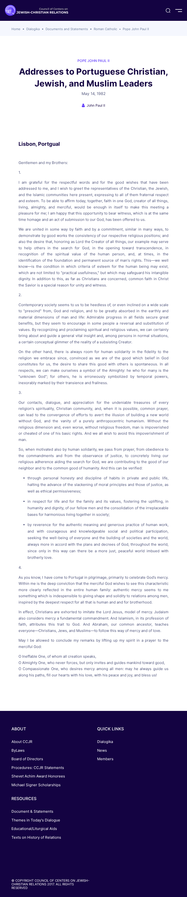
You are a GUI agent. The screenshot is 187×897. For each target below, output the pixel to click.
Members (105, 759)
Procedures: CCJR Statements (37, 767)
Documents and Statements (67, 29)
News (102, 750)
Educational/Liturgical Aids (34, 828)
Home (15, 29)
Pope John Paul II (136, 29)
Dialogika (33, 29)
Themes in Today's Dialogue (35, 820)
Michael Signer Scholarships (36, 785)
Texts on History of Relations (36, 837)
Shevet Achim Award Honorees (38, 776)
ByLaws (18, 750)
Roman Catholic (105, 29)
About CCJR (21, 741)
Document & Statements (32, 811)
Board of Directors (27, 759)
